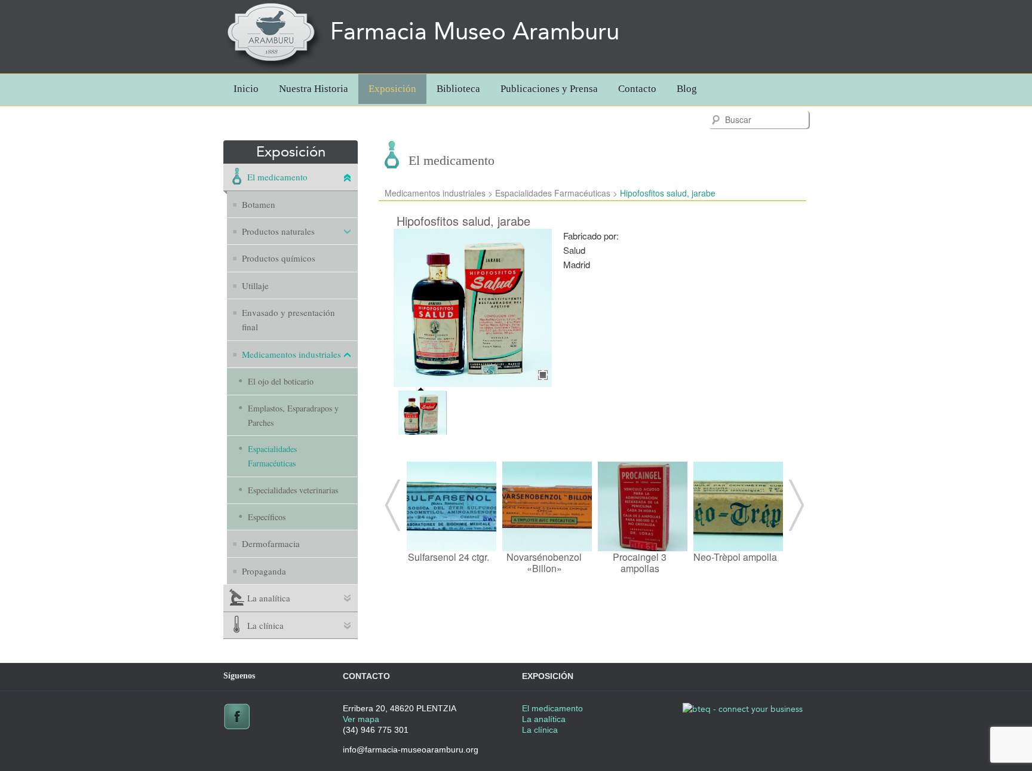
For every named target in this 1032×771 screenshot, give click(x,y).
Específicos (266, 517)
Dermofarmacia (271, 543)
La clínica (265, 625)
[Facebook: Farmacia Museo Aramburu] (236, 727)
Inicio (246, 88)
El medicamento (277, 177)
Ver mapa (361, 719)
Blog (687, 88)
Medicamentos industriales (291, 354)
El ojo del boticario (281, 381)
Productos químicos (278, 258)
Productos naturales (278, 231)
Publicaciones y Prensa (549, 88)
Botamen (258, 204)
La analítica (268, 598)
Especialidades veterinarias (293, 490)
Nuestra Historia (313, 88)
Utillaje (255, 285)
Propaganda (264, 571)
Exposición (392, 88)
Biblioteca (458, 88)
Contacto (637, 88)
